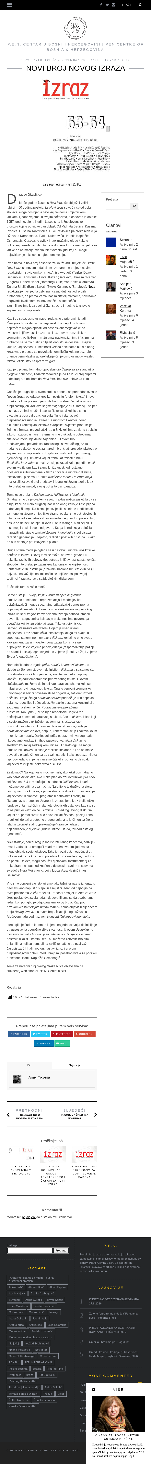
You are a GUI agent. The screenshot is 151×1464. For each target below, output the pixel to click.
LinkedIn (44, 1043)
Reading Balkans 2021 (23, 1381)
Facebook (20, 1034)
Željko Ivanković (19, 1400)
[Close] (94, 1390)
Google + (85, 1034)
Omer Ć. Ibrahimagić (22, 1356)
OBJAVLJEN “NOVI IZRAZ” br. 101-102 (21, 1170)
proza (29, 1374)
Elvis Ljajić (127, 332)
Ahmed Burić (36, 1287)
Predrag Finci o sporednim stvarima (29, 1114)
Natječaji (14, 1343)
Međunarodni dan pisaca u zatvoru (30, 1337)
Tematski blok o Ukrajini (23, 1393)
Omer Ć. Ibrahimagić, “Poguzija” (109, 1341)
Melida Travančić (42, 1331)
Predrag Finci (55, 1368)
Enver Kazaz (55, 1299)
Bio (29, 1065)
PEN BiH (14, 1362)
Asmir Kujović (17, 1293)
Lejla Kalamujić (57, 1324)
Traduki (47, 1393)
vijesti (61, 1393)
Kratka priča (16, 1324)
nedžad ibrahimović (37, 1343)
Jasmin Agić (39, 1318)
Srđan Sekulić (53, 1387)
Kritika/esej (35, 1324)
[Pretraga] (134, 206)
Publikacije (91, 60)
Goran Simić (36, 1312)
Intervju (54, 1312)
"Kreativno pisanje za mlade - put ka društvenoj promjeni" (31, 1279)
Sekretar (126, 239)
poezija (37, 1368)
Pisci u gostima (18, 1368)
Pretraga (112, 199)
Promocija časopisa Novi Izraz (74, 1114)
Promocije (15, 1374)
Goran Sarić (16, 1312)
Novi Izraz (70, 60)
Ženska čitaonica (44, 1400)
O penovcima (48, 1356)
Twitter (41, 1034)
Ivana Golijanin (18, 1318)
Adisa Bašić (16, 1287)
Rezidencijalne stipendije (24, 1387)
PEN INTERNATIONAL (39, 1362)
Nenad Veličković (19, 1349)
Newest (108, 231)
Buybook (14, 1299)
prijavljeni (29, 1217)
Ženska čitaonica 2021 (23, 1406)
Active (114, 231)
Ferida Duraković (44, 1306)
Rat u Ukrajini (47, 1374)
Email (63, 1043)
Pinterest (62, 1034)
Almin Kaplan (57, 1287)
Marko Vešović (18, 1331)
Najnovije (74, 1065)
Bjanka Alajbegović (42, 1293)
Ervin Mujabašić (19, 1306)
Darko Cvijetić (33, 1299)
